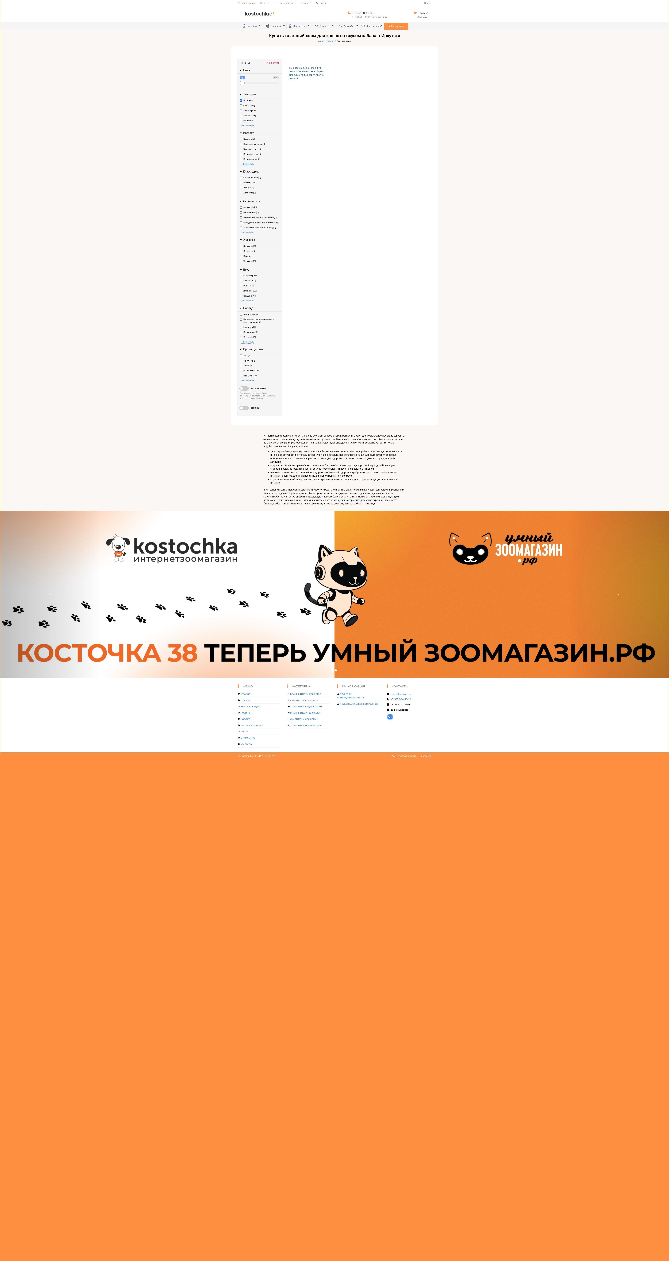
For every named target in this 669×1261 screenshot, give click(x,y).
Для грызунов (300, 26)
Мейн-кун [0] (249, 327)
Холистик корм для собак (306, 725)
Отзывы (245, 700)
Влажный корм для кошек (306, 694)
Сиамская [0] (249, 337)
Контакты (306, 3)
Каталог (330, 41)
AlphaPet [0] (249, 361)
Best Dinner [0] (250, 376)
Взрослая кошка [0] (252, 149)
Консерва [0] (249, 246)
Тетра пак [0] (249, 261)
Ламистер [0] (249, 251)
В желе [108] (249, 116)
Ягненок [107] (250, 291)
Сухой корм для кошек (304, 700)
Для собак (251, 26)
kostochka (259, 14)
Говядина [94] (249, 296)
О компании (248, 738)
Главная (321, 41)
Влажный (248, 100)
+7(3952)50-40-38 (401, 699)
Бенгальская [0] (250, 314)
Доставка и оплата (285, 3)
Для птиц (324, 26)
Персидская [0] (250, 332)
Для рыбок (349, 26)
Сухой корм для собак (303, 719)
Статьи (244, 732)
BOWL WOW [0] (251, 371)
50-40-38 (362, 13)
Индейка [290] (250, 276)
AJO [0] (247, 356)
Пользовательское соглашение (359, 704)
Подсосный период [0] (254, 144)
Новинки (265, 3)
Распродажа (397, 26)
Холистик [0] (249, 193)
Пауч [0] (247, 256)
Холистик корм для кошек (306, 707)
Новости (246, 719)
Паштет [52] (249, 121)
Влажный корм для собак (305, 713)
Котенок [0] (249, 139)
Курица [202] (249, 281)
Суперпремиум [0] (252, 178)
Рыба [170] (248, 286)
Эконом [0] (248, 188)
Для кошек (275, 26)
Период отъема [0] (252, 154)
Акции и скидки (246, 3)
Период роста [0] (251, 159)
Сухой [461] (249, 105)
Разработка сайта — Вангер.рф (413, 756)
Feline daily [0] (250, 207)
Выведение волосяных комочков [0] (260, 222)
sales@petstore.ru (401, 694)
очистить (273, 63)
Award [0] (247, 366)
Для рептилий (373, 26)
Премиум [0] (249, 183)
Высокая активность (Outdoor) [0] (259, 228)
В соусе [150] (249, 111)
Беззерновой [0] (251, 212)
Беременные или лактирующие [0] (260, 217)
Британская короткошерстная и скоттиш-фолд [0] (258, 320)
